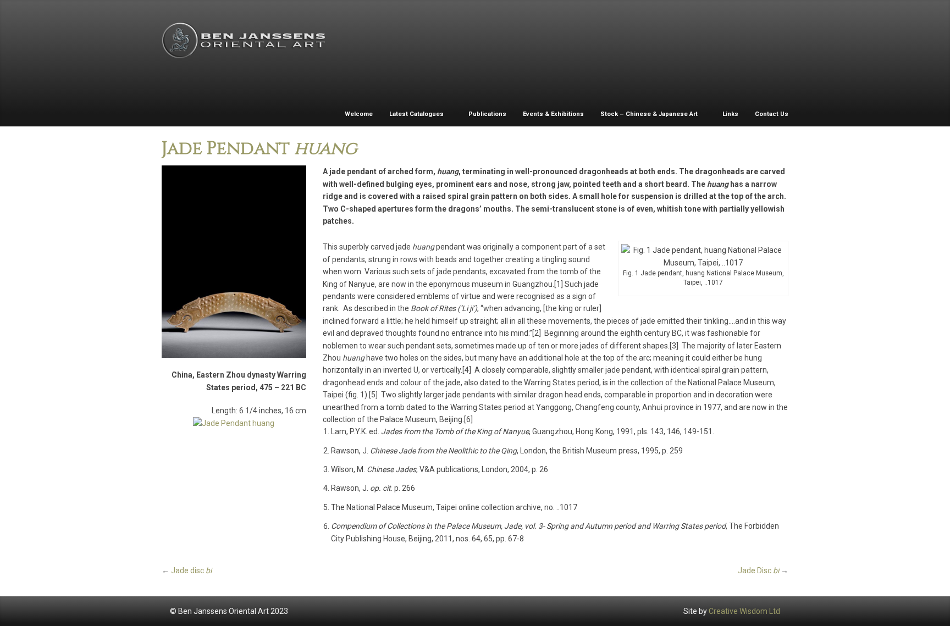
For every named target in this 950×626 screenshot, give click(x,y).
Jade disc (191, 570)
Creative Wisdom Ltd (744, 611)
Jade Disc (758, 570)
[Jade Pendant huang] (234, 261)
